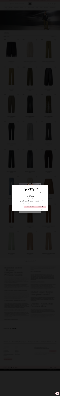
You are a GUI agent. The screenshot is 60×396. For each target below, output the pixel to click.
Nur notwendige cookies (29, 206)
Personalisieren (18, 206)
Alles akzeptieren (41, 206)
